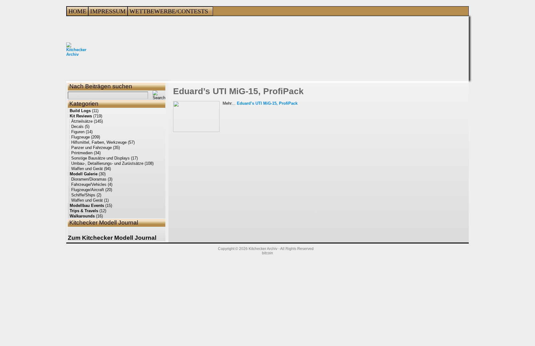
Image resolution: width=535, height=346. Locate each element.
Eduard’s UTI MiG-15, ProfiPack (238, 91)
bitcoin (267, 253)
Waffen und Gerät (87, 168)
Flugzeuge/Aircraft (87, 189)
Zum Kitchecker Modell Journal (112, 237)
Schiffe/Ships (83, 195)
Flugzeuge (80, 137)
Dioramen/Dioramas (89, 179)
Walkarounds (82, 216)
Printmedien (82, 153)
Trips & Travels (84, 210)
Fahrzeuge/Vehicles (89, 184)
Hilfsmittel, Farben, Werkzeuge (99, 142)
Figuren (78, 131)
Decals (77, 126)
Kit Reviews (81, 116)
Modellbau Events (87, 205)
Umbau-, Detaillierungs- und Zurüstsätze (107, 163)
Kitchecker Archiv (263, 249)
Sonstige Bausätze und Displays (100, 158)
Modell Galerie (84, 174)
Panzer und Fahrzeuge (91, 147)
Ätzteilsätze (82, 121)
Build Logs (80, 110)
